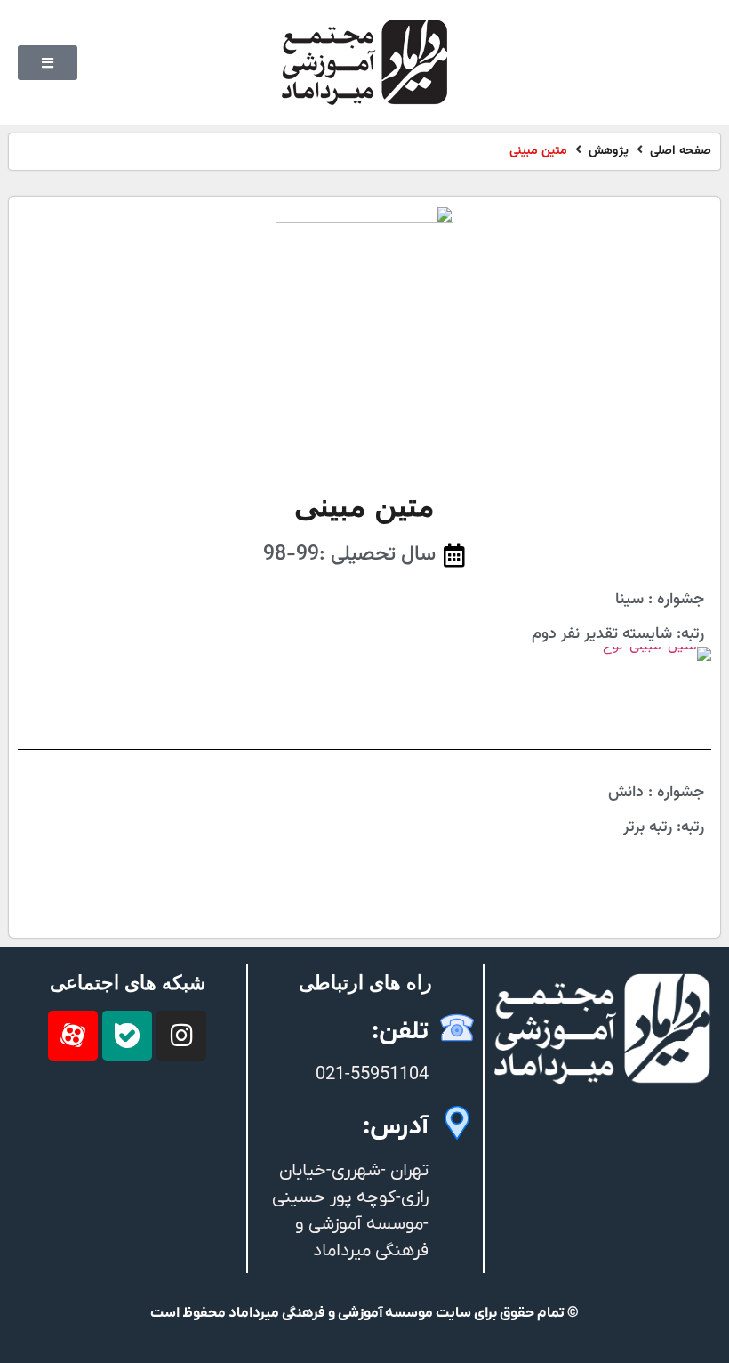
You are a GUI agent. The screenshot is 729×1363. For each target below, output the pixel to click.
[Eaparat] (73, 1036)
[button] (47, 62)
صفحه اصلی (680, 151)
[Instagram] (181, 1036)
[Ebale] (127, 1036)
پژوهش (609, 151)
